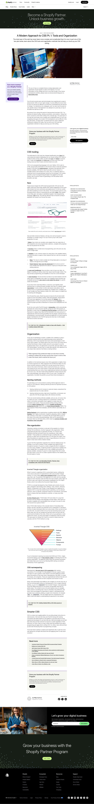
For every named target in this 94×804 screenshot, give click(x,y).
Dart (34, 195)
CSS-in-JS (46, 160)
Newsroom (25, 787)
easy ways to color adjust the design (49, 280)
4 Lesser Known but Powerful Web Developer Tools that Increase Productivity (48, 658)
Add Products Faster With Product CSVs (40, 648)
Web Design (73, 259)
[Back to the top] (7, 775)
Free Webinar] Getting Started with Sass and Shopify (43, 653)
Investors (25, 784)
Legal (31, 797)
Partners (41, 784)
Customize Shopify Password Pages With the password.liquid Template (47, 644)
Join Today (47, 23)
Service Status (76, 784)
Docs (21, 2)
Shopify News (13, 6)
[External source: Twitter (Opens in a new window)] (62, 699)
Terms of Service (23, 797)
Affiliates (41, 787)
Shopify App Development (76, 195)
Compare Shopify (60, 779)
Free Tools (58, 787)
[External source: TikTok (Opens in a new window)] (81, 798)
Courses (58, 784)
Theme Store (42, 779)
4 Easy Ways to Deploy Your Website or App (41, 664)
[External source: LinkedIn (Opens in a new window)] (66, 699)
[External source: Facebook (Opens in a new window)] (59, 699)
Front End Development (49, 33)
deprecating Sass (33, 94)
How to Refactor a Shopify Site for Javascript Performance (44, 660)
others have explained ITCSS (48, 475)
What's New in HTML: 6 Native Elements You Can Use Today (44, 662)
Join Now (84, 2)
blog (41, 33)
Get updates (79, 140)
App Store (41, 782)
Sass (60, 155)
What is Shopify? (26, 777)
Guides (57, 782)
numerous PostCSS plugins (49, 310)
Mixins (30, 242)
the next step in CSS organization (45, 570)
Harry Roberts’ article (47, 557)
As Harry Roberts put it (33, 498)
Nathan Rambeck (31, 412)
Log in (77, 2)
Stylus (57, 158)
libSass (56, 299)
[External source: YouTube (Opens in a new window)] (75, 798)
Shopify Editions (26, 779)
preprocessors (44, 168)
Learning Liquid (74, 265)
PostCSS (38, 160)
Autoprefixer (52, 307)
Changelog (58, 789)
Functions (31, 248)
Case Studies (22, 6)
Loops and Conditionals (34, 270)
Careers (24, 782)
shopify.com (71, 2)
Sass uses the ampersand (46, 264)
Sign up (33, 143)
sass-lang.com (58, 231)
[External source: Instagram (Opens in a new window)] (78, 798)
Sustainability (26, 789)
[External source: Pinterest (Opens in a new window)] (87, 798)
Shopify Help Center (77, 777)
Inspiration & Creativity (76, 207)
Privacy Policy (38, 797)
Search (85, 6)
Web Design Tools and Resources (78, 188)
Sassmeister (30, 288)
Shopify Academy (35, 2)
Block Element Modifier (53, 406)
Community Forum (77, 779)
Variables (30, 253)
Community (26, 2)
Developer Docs (43, 777)
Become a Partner (13, 99)
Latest (28, 6)
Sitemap (46, 797)
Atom (56, 192)
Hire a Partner (76, 782)
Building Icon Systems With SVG (38, 646)
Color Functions (32, 276)
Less (52, 158)
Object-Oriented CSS (38, 404)
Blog (7, 6)
